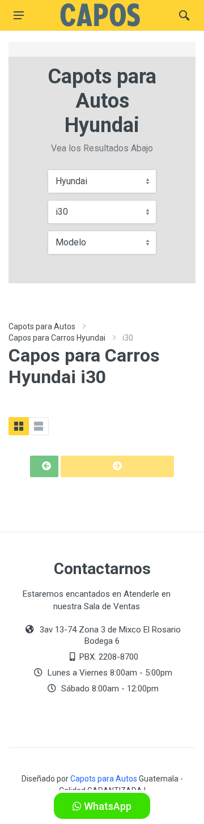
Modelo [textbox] (71, 242)
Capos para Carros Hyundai (56, 337)
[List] (38, 426)
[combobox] (102, 181)
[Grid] (18, 426)
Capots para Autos (41, 326)
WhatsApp (106, 806)
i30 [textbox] (62, 211)
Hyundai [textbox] (71, 181)
